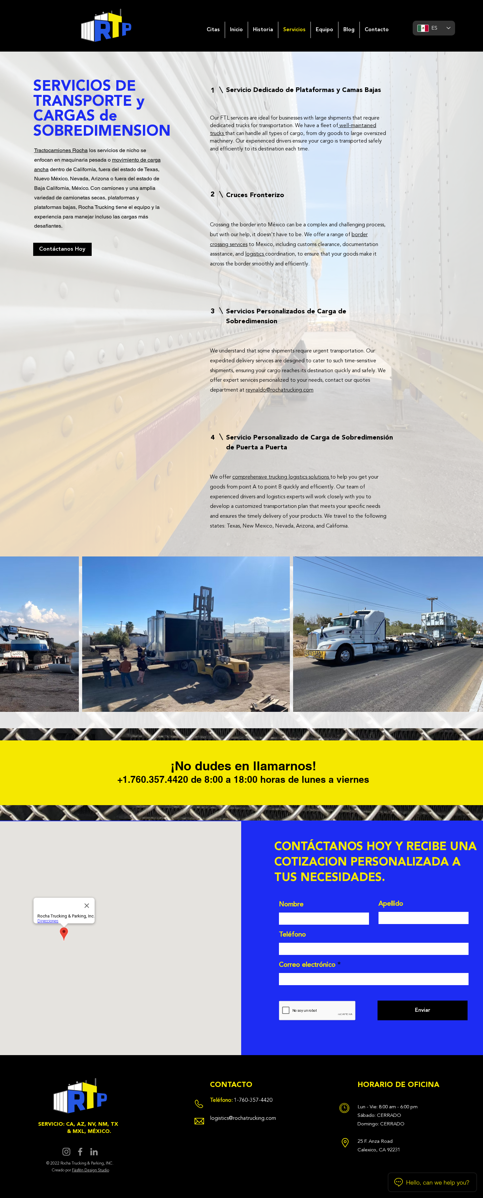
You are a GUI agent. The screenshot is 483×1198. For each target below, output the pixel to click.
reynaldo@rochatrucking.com (279, 390)
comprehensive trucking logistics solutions (281, 477)
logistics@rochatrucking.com (243, 1118)
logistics (255, 254)
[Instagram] (66, 1151)
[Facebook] (80, 1151)
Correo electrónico (307, 965)
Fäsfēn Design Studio (90, 1170)
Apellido (391, 904)
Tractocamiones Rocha (61, 150)
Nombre (291, 904)
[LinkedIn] (94, 1151)
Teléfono (292, 935)
